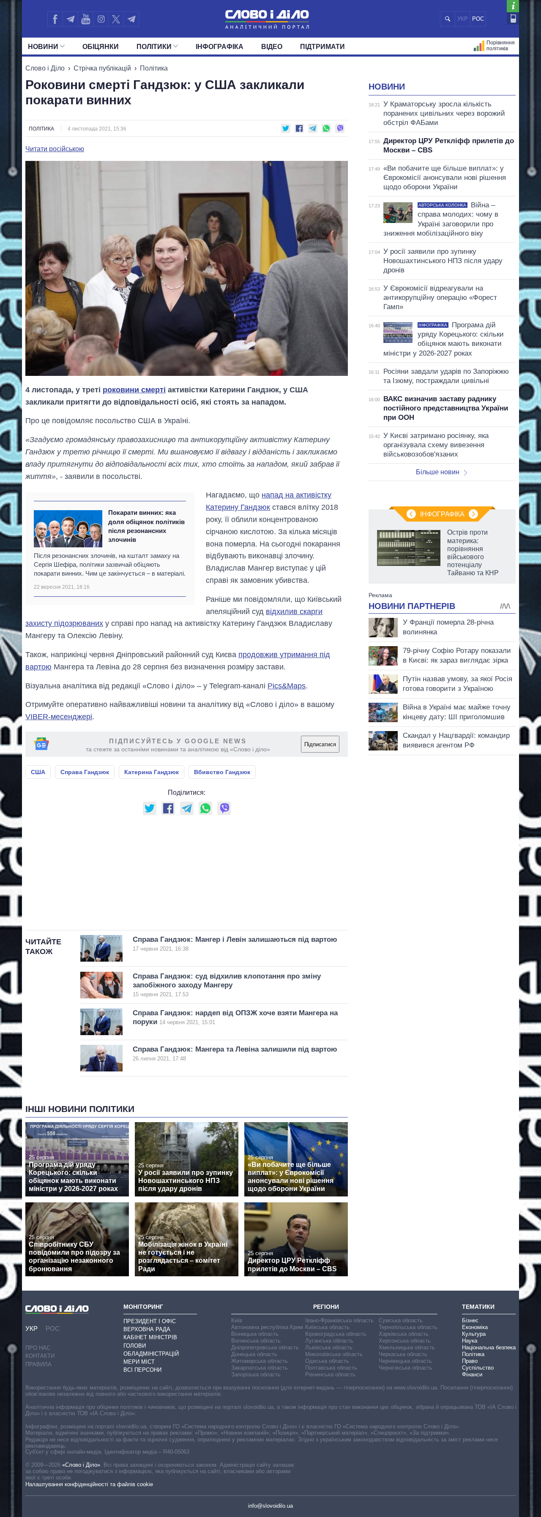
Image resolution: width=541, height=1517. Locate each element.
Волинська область (256, 1341)
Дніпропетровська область (265, 1347)
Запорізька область (256, 1374)
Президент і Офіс (149, 1321)
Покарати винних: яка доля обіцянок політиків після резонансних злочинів (146, 526)
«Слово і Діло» (81, 1465)
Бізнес (470, 1320)
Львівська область (328, 1347)
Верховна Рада (146, 1329)
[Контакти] (513, 18)
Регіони (326, 1306)
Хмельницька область (407, 1347)
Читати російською (54, 149)
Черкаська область (403, 1354)
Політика (154, 68)
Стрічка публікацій (102, 68)
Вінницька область (255, 1334)
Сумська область (401, 1320)
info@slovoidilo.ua (270, 1506)
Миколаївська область (334, 1354)
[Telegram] (70, 19)
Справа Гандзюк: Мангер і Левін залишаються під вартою (235, 943)
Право (470, 1361)
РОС (478, 19)
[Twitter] (116, 19)
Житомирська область (259, 1361)
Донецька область (254, 1354)
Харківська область (404, 1334)
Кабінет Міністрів (150, 1337)
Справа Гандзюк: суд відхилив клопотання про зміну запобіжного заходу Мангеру (227, 985)
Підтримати (322, 46)
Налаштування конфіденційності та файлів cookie (89, 1484)
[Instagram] (101, 19)
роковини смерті (134, 390)
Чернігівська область (405, 1368)
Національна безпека (489, 1347)
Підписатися (320, 744)
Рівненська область (330, 1374)
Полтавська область (331, 1368)
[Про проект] (513, 6)
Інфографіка (219, 46)
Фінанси (472, 1374)
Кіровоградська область (335, 1334)
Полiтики (154, 46)
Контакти (40, 1356)
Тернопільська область (408, 1327)
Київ (236, 1320)
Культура (474, 1334)
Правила (38, 1364)
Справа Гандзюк (84, 772)
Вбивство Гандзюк (222, 772)
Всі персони (142, 1370)
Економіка (475, 1327)
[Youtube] (85, 19)
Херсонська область (405, 1341)
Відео (271, 46)
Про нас (37, 1348)
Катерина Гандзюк (151, 772)
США (38, 772)
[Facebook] (55, 19)
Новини (43, 46)
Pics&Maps (287, 686)
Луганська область (329, 1341)
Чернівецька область (405, 1361)
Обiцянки (100, 46)
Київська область (327, 1327)
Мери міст (139, 1362)
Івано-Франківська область (339, 1320)
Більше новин (437, 472)
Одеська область (327, 1361)
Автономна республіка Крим (267, 1327)
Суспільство (478, 1368)
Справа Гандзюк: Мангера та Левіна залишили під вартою (235, 1053)
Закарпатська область (259, 1368)
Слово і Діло (45, 68)
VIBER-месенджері (58, 716)
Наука (469, 1341)
